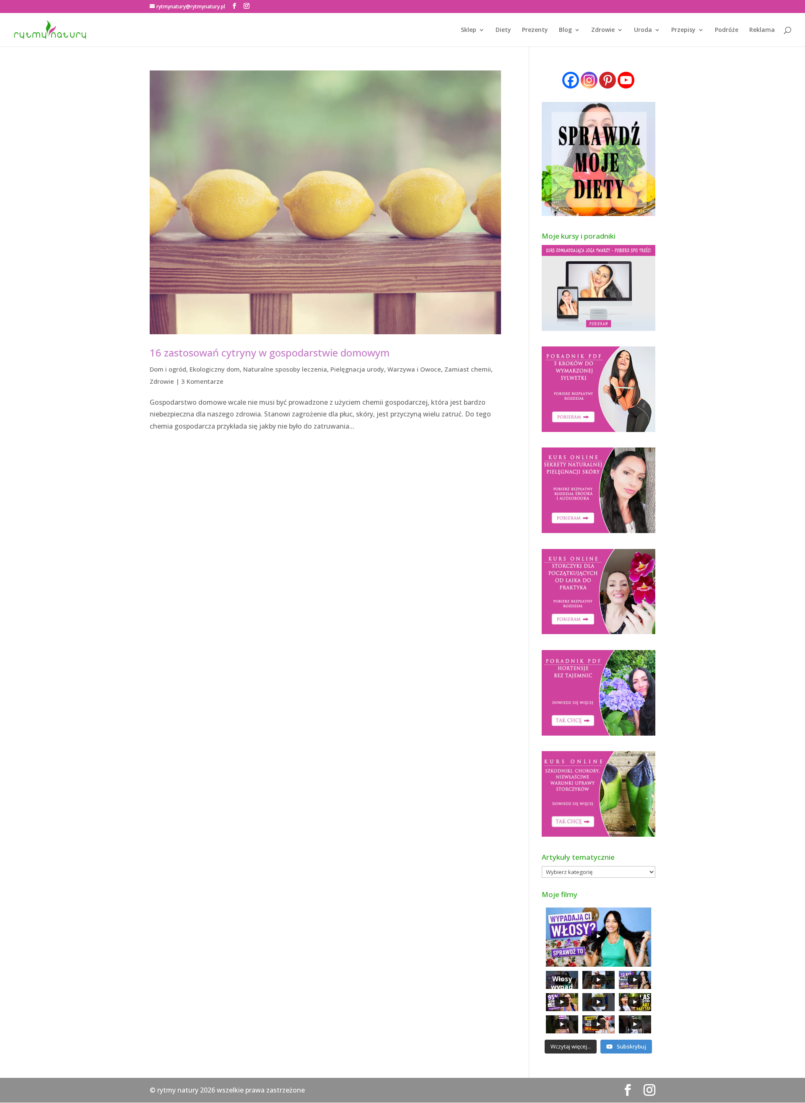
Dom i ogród (168, 369)
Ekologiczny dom (215, 369)
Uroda (643, 30)
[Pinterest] (607, 80)
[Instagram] (589, 80)
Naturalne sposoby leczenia (285, 369)
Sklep (468, 30)
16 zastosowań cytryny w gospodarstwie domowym (270, 352)
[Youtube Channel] (626, 80)
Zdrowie (603, 30)
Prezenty (535, 30)
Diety (503, 30)
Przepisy (683, 30)
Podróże (726, 30)
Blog (565, 30)
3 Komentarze (202, 381)
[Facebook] (570, 80)
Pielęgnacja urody (357, 369)
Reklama (762, 30)
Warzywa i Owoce (414, 369)
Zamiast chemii (467, 369)
